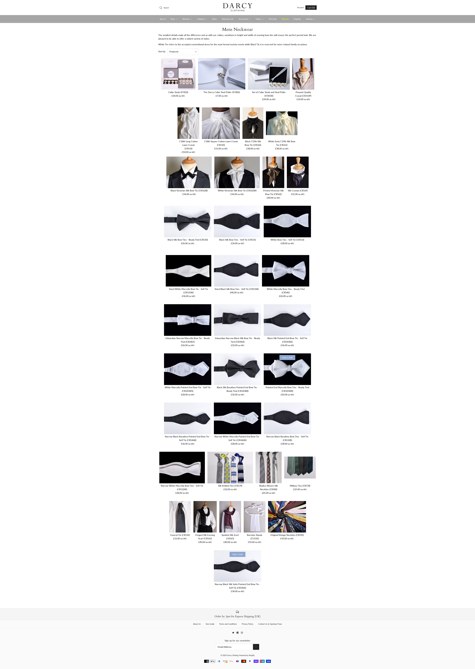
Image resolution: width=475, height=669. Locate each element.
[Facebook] (237, 633)
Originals (297, 19)
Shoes (214, 19)
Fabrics (260, 19)
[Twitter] (233, 633)
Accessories (245, 19)
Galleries (310, 19)
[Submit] (256, 647)
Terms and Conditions (228, 624)
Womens (187, 19)
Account (300, 7)
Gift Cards (273, 19)
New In (163, 19)
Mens (174, 19)
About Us (197, 624)
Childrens (202, 19)
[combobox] (182, 51)
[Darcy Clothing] (237, 4)
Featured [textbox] (173, 51)
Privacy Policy (247, 624)
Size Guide (210, 624)
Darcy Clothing (232, 655)
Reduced (285, 19)
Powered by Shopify (247, 655)
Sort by (161, 51)
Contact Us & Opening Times (270, 624)
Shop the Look (228, 19)
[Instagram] (242, 633)
